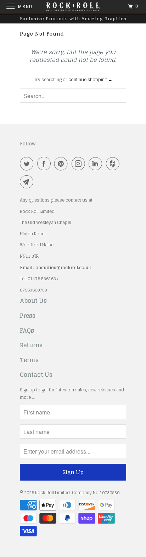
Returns (31, 345)
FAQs (27, 331)
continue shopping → (90, 79)
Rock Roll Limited (52, 492)
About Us (33, 301)
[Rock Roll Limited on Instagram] (80, 163)
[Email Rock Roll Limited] (28, 181)
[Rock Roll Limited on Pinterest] (62, 163)
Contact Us (36, 375)
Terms (29, 360)
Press (27, 316)
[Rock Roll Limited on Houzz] (114, 163)
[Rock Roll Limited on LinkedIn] (97, 163)
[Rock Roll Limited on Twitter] (28, 163)
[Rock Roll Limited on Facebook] (45, 163)
